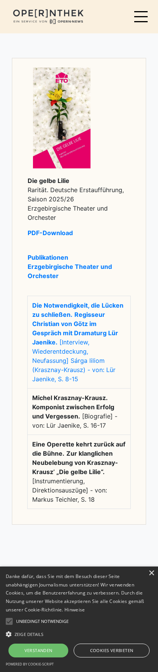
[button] (79, 634)
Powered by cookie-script (30, 664)
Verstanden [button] (39, 650)
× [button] (151, 573)
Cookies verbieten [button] (111, 650)
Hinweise (74, 609)
